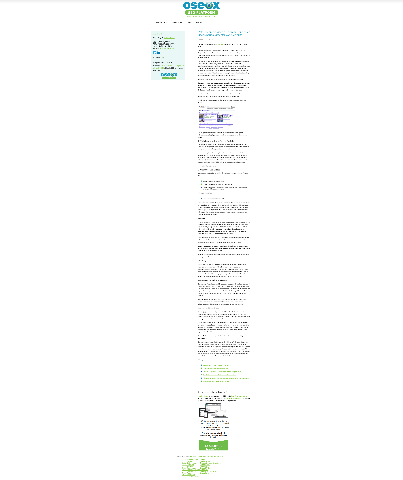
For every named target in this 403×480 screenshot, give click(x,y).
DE (218, 456)
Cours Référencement (190, 460)
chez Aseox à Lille (167, 48)
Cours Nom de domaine (191, 476)
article (221, 44)
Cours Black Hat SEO (190, 461)
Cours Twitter (187, 473)
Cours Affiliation (188, 466)
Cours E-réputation (189, 471)
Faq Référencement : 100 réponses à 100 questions (219, 375)
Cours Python (205, 461)
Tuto (189, 22)
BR (215, 456)
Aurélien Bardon (203, 396)
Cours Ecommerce (189, 468)
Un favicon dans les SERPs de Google (215, 368)
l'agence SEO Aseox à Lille (235, 398)
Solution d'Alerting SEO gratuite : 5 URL (201, 16)
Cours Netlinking (188, 465)
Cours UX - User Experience (210, 463)
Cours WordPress (188, 475)
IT (222, 456)
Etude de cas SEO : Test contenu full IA (216, 381)
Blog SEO (177, 22)
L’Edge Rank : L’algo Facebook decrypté (216, 365)
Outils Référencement (190, 463)
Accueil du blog (158, 34)
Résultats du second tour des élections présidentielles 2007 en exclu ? (226, 378)
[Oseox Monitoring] (213, 450)
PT (225, 456)
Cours (205, 465)
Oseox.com (210, 456)
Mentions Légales (200, 456)
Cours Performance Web (191, 470)
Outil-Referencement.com (239, 396)
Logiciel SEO (160, 22)
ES (220, 456)
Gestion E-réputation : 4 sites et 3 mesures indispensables (222, 371)
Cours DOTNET (208, 471)
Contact (192, 456)
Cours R (203, 460)
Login (199, 22)
